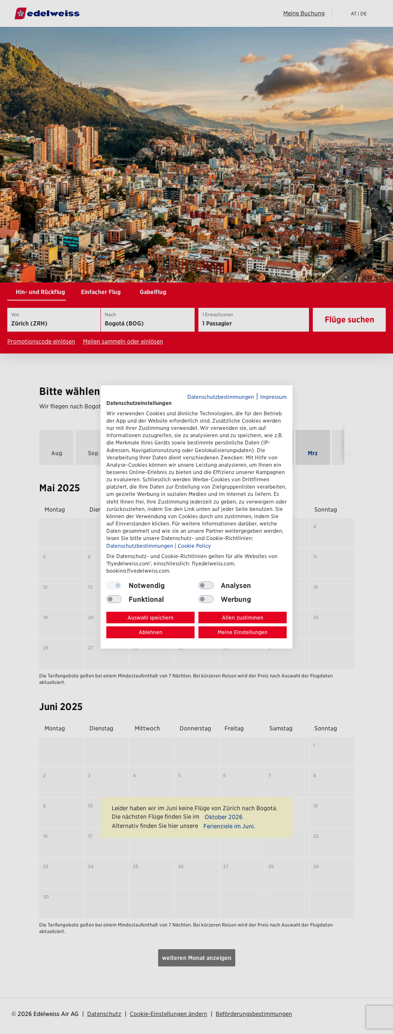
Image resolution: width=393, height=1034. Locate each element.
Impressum (273, 397)
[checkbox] (206, 585)
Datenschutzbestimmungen (220, 397)
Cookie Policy (194, 545)
